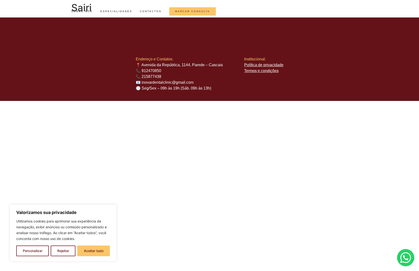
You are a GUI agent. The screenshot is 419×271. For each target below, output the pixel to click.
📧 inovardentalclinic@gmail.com (164, 82)
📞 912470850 (148, 71)
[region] (63, 233)
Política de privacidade (263, 65)
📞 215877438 (148, 76)
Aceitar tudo (94, 251)
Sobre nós (82, 11)
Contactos (150, 11)
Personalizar (32, 251)
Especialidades (116, 11)
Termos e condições (261, 71)
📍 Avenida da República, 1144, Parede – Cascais (179, 65)
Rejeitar (63, 251)
